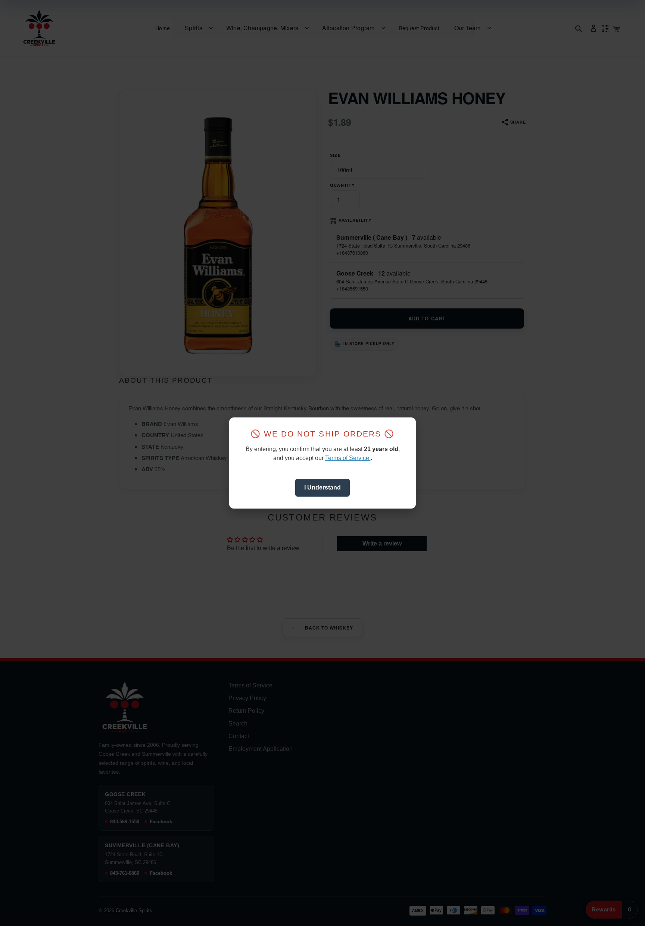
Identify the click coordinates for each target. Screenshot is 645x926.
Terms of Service (348, 458)
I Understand (322, 487)
